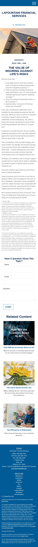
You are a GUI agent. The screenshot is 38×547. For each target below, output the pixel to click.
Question (6, 289)
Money (19, 486)
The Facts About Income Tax (19, 388)
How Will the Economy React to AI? (19, 347)
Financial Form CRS (9, 496)
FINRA (22, 536)
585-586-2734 (20, 25)
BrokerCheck (5, 501)
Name (7, 264)
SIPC (27, 536)
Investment (19, 478)
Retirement (19, 476)
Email (7, 276)
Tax (19, 484)
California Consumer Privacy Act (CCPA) (17, 524)
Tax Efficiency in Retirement (19, 430)
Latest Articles (19, 490)
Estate (19, 480)
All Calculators (19, 494)
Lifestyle (19, 488)
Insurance (19, 482)
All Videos (19, 492)
